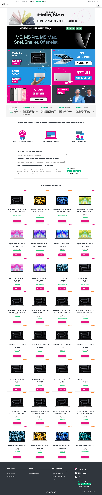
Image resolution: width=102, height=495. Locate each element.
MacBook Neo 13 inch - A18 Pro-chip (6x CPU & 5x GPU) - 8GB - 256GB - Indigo (62, 245)
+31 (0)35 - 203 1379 (15, 1)
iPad (17, 5)
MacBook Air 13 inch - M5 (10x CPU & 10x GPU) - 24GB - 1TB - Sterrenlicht (40, 211)
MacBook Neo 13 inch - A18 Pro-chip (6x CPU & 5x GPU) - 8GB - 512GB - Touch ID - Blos (17, 245)
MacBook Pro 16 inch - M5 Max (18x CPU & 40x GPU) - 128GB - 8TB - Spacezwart (62, 312)
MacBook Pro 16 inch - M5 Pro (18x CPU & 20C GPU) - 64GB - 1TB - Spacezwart (40, 379)
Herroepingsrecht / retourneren (58, 476)
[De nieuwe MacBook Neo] (51, 17)
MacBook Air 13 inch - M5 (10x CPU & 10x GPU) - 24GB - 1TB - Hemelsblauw (62, 278)
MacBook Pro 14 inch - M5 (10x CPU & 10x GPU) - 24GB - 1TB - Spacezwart (85, 278)
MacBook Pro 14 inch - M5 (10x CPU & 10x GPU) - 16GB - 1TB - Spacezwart (40, 312)
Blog (43, 5)
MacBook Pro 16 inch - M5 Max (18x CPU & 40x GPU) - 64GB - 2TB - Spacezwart (40, 346)
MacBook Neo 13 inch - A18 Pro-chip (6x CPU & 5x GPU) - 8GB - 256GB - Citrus (85, 245)
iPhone (21, 5)
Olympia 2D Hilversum (83, 477)
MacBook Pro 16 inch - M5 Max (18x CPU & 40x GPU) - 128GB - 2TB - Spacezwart (17, 346)
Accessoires (37, 5)
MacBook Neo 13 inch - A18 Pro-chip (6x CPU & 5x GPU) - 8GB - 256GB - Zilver (39, 278)
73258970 (11, 491)
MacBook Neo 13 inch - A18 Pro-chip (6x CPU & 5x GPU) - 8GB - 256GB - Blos (17, 278)
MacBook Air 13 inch (11, 473)
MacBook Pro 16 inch (11, 470)
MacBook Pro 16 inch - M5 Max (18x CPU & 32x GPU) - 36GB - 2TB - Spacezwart (17, 379)
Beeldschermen (29, 5)
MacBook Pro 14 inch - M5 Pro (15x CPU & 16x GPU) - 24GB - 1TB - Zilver (62, 413)
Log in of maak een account (94, 1)
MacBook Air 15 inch (11, 476)
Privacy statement (56, 479)
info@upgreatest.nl (25, 1)
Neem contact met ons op (34, 473)
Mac (13, 5)
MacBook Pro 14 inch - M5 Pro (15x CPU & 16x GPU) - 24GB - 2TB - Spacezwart (40, 413)
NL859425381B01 (29, 491)
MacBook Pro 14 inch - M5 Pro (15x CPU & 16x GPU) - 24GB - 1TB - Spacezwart (85, 413)
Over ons (49, 5)
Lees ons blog (32, 470)
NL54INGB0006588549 (19, 491)
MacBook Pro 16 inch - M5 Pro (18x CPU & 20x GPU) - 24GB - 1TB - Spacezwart (17, 413)
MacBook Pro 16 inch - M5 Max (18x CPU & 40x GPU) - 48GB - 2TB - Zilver (62, 346)
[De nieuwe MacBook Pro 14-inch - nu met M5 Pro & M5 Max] (51, 40)
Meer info (17, 221)
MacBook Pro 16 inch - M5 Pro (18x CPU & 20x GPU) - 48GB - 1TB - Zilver (62, 379)
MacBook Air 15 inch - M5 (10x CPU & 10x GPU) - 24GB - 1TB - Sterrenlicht (40, 447)
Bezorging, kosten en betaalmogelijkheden (61, 470)
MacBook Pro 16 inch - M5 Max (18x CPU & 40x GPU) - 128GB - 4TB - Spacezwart (85, 312)
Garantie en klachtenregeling (58, 473)
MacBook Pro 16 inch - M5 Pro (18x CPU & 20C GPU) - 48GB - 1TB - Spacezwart (85, 379)
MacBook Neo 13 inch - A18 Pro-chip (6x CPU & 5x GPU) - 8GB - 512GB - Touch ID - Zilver (39, 245)
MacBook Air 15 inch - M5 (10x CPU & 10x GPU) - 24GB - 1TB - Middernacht (62, 447)
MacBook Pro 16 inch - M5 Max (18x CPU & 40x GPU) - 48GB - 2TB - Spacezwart (85, 346)
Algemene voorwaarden (57, 468)
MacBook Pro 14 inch (11, 468)
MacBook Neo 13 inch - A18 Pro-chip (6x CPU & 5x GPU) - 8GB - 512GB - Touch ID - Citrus (85, 211)
